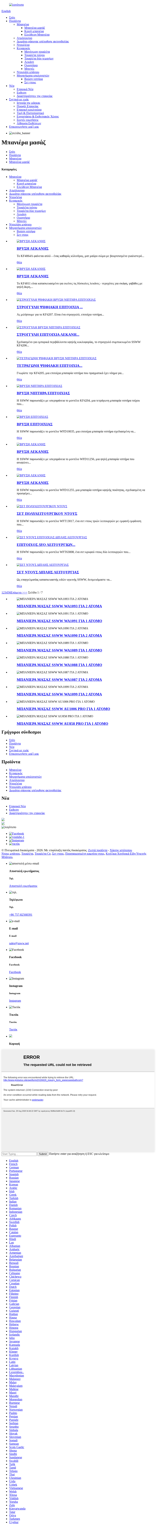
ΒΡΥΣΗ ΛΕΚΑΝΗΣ (33, 249)
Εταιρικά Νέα (25, 89)
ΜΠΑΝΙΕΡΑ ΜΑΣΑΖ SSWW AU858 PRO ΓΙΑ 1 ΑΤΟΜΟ (62, 724)
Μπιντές (29, 68)
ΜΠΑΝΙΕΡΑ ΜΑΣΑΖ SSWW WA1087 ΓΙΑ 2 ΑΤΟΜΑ (59, 680)
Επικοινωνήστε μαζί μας (24, 126)
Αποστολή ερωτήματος (23, 885)
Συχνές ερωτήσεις (27, 119)
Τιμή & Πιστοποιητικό (30, 113)
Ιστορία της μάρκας (28, 102)
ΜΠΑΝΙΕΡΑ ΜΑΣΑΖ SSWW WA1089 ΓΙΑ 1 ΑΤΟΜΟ (59, 650)
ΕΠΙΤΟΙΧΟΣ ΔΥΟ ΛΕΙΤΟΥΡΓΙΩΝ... (46, 545)
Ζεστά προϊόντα (97, 850)
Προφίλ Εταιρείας (27, 106)
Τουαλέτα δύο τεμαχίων (38, 58)
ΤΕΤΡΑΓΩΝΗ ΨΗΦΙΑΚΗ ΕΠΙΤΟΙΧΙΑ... (49, 366)
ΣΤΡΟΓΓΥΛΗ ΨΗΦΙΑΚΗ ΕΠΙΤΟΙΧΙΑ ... (50, 307)
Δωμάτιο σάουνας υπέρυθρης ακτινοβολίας (43, 41)
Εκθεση (21, 92)
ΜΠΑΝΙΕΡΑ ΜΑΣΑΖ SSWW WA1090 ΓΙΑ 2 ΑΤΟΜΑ (59, 635)
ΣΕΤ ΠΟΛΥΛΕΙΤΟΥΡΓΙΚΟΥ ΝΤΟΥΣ (47, 514)
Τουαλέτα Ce (43, 853)
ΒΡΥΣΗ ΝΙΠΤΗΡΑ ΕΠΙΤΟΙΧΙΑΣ (43, 393)
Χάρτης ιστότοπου (121, 850)
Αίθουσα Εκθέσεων (29, 123)
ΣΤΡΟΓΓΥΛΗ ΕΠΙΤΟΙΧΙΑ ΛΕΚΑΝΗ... (48, 335)
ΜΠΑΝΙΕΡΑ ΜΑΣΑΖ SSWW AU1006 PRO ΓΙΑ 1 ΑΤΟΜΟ (63, 709)
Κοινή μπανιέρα (34, 31)
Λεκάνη (29, 61)
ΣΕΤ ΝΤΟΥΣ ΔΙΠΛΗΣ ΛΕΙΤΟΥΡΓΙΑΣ (48, 572)
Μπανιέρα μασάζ (34, 27)
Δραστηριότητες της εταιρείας (35, 96)
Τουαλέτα (27, 853)
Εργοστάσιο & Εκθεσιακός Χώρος (38, 116)
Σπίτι (12, 17)
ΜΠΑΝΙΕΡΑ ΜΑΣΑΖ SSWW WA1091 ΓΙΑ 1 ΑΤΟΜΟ (59, 621)
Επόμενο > (17, 592)
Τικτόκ (13, 1029)
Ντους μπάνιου (11, 853)
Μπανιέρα (23, 24)
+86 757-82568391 (20, 914)
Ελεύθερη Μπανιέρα (36, 34)
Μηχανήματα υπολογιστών (33, 75)
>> (25, 592)
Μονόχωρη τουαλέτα (37, 51)
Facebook (15, 972)
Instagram (15, 1000)
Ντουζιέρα (23, 44)
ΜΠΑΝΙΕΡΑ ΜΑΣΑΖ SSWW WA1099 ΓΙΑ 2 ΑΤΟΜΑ (59, 694)
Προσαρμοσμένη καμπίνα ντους (84, 853)
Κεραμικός (23, 48)
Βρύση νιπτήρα (33, 79)
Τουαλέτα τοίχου (34, 55)
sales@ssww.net (19, 943)
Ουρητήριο (31, 65)
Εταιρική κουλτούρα (29, 109)
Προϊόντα (15, 21)
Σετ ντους (30, 82)
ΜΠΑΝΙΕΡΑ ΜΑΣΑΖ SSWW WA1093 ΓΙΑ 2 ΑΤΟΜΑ (59, 606)
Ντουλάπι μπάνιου (28, 72)
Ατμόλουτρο (24, 38)
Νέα (11, 85)
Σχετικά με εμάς (19, 99)
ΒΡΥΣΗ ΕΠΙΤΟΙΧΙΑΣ (35, 424)
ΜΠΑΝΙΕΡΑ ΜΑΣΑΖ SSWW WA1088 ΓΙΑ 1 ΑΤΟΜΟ (59, 665)
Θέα (19, 262)
